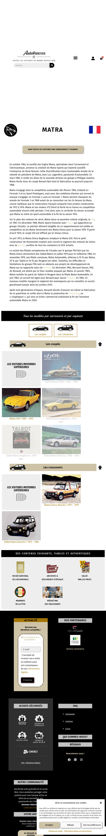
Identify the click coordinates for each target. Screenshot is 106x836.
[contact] (26, 752)
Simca (70, 223)
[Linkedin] (75, 759)
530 (93, 219)
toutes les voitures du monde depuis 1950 (34, 61)
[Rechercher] (52, 65)
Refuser (70, 825)
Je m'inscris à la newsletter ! (31, 638)
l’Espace (71, 278)
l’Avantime (74, 293)
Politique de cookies (55, 831)
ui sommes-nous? (75, 736)
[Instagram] (81, 759)
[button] (101, 803)
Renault (47, 267)
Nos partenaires (75, 620)
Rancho (21, 245)
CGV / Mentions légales (30, 763)
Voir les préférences (92, 825)
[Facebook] (69, 759)
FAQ (75, 705)
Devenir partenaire (75, 649)
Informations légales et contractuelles (78, 831)
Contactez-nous (31, 807)
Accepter (49, 825)
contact (33, 751)
